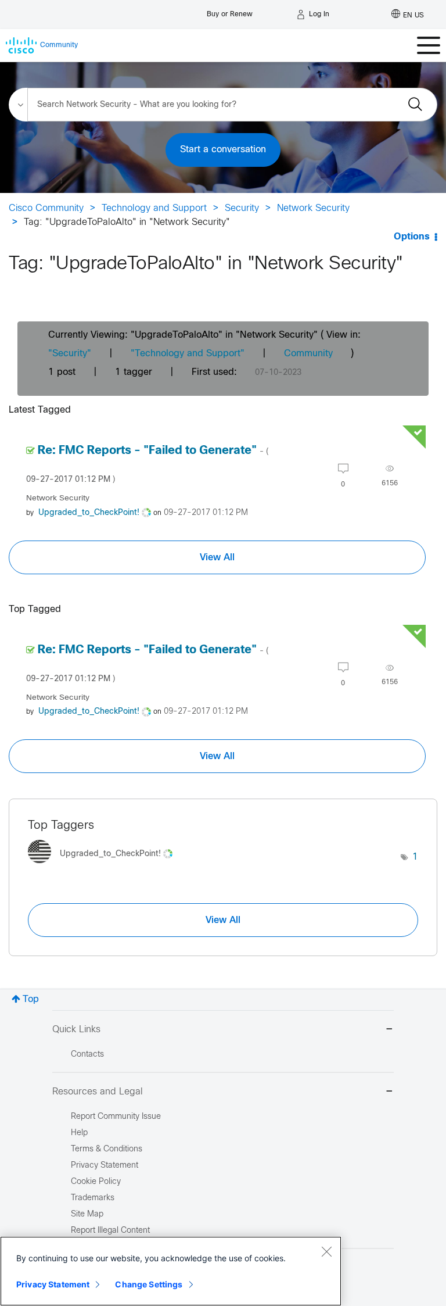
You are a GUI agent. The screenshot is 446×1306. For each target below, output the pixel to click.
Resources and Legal (97, 1091)
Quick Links (76, 1029)
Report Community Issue (116, 1117)
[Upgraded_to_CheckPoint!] (104, 866)
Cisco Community (46, 208)
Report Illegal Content (110, 1231)
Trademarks (92, 1198)
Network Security (313, 208)
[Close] (326, 1251)
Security (242, 208)
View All (217, 557)
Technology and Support (154, 208)
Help (79, 1133)
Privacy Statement (52, 1284)
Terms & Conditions (106, 1149)
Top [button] (31, 999)
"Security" (69, 353)
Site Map (87, 1214)
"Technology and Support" (187, 353)
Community (308, 353)
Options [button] (412, 236)
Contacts (87, 1054)
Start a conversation (223, 149)
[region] (170, 1271)
